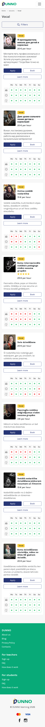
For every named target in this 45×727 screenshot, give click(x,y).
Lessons (12, 11)
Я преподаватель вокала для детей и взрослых (28, 42)
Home (4, 11)
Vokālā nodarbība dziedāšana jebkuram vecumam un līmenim (29, 481)
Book (32, 70)
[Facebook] (20, 720)
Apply (12, 70)
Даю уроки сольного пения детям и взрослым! (28, 119)
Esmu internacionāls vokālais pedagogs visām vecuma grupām (28, 267)
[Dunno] (9, 4)
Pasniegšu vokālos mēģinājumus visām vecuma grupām (28, 413)
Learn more (22, 77)
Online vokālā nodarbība (25, 192)
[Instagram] (26, 720)
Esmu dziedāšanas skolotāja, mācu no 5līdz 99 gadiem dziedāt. (27, 553)
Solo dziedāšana (26, 342)
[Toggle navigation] (39, 4)
